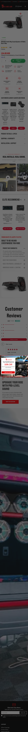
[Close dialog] (27, 356)
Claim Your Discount (8, 372)
